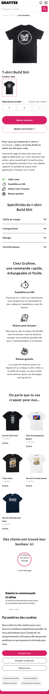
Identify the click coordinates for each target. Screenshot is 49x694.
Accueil (6, 15)
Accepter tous (24, 653)
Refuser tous (24, 668)
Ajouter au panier (24, 120)
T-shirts (13, 15)
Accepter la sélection (24, 660)
